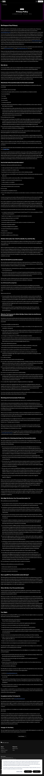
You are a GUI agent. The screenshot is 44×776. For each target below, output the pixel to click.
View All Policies (21, 736)
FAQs (14, 750)
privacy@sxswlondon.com (37, 40)
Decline (36, 771)
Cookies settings (19, 771)
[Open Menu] (1, 1)
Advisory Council (4, 750)
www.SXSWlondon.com (5, 32)
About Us (2, 748)
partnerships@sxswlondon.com (11, 759)
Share (31, 13)
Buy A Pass (40, 1)
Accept (28, 771)
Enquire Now (3, 751)
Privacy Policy (27, 765)
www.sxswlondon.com (8, 48)
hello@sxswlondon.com (9, 757)
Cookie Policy (6, 149)
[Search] (36, 1)
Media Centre (15, 748)
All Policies (5, 4)
